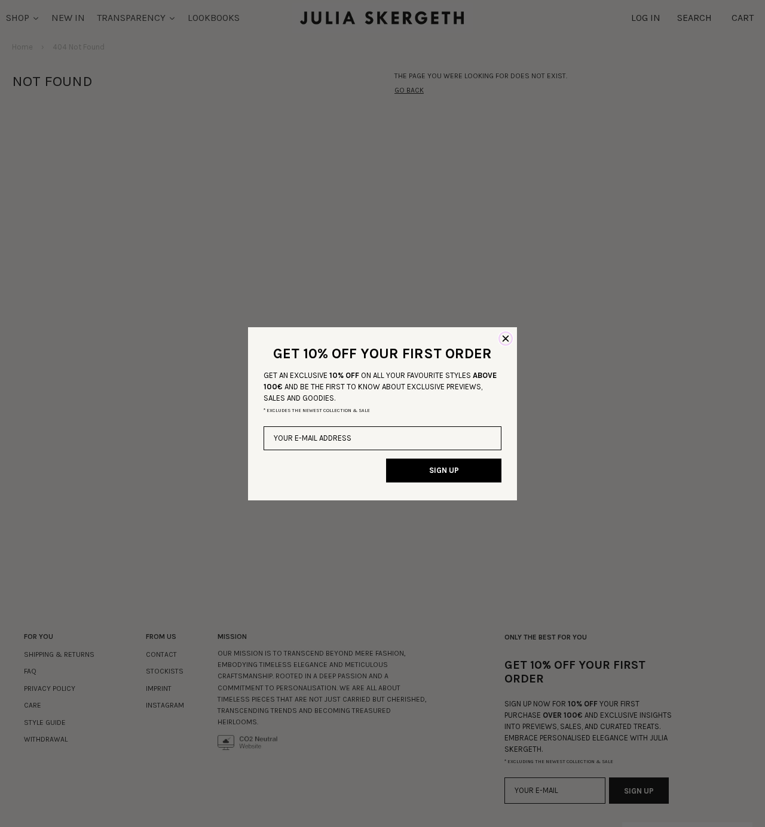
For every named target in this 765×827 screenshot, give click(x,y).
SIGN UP (444, 470)
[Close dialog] (505, 338)
